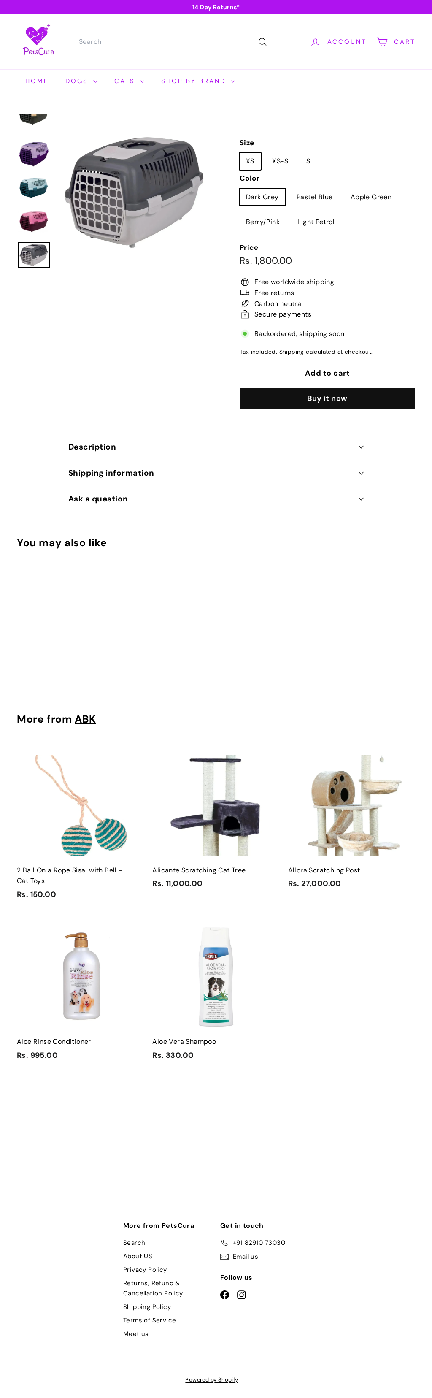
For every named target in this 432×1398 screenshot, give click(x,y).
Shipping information (111, 473)
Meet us (136, 1334)
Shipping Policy (147, 1307)
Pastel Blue (314, 196)
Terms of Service (149, 1320)
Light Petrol (316, 221)
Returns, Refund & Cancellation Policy (153, 1288)
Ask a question (98, 498)
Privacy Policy (145, 1269)
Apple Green (371, 196)
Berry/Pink (263, 221)
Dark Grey (262, 196)
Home (37, 81)
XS (250, 161)
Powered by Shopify (211, 1379)
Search (134, 1242)
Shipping (291, 351)
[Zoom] (134, 191)
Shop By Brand (195, 81)
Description (92, 447)
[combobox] (172, 42)
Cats (126, 81)
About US (137, 1256)
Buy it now (327, 398)
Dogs (78, 81)
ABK (85, 719)
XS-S (280, 161)
